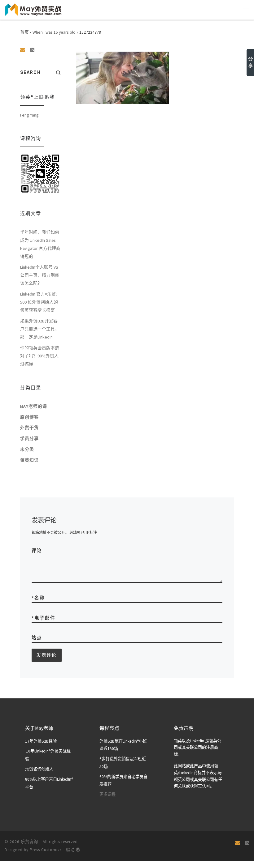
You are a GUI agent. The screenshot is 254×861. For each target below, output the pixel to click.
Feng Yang (29, 115)
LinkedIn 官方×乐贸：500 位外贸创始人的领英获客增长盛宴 (40, 302)
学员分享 (29, 438)
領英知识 (29, 460)
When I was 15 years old (54, 32)
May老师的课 (33, 406)
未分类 (27, 449)
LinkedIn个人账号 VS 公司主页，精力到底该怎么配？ (39, 275)
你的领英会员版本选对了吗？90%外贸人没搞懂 (39, 356)
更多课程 (107, 794)
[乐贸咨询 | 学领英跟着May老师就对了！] (33, 9)
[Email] (22, 50)
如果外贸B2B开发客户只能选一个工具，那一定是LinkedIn (39, 329)
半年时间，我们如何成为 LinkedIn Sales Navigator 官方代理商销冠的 (40, 244)
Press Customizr (45, 849)
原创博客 (29, 417)
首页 (24, 32)
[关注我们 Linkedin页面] (32, 50)
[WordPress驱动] (78, 850)
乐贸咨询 (29, 841)
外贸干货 (29, 427)
